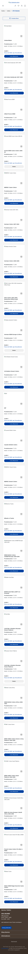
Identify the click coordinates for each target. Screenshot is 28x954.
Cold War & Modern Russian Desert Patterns (12, 629)
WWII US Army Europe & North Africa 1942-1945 (13, 813)
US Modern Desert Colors (11, 371)
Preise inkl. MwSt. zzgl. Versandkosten (13, 52)
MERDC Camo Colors (10, 187)
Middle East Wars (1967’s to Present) (12, 592)
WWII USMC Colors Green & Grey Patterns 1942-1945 (14, 739)
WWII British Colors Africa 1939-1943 (13, 702)
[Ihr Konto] (21, 5)
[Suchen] (15, 5)
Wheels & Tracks (9, 518)
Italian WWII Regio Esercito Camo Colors (14, 886)
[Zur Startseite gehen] (14, 2)
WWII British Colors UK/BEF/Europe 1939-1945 (12, 555)
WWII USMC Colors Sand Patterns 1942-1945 (11, 776)
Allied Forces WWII (9, 114)
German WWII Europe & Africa (13, 334)
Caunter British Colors (10, 444)
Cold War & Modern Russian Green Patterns (12, 666)
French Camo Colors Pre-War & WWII (13, 849)
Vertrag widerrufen (6, 927)
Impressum (14, 941)
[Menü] (3, 5)
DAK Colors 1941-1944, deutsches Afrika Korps (11, 298)
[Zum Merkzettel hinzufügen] (21, 36)
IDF (5, 408)
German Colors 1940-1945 (11, 261)
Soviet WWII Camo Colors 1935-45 (13, 151)
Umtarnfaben (8, 40)
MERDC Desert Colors (10, 481)
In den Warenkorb (14, 56)
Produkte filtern (15, 18)
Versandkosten (5, 948)
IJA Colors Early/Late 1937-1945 (13, 77)
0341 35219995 (5, 913)
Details (14, 166)
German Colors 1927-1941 (11, 224)
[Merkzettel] (18, 5)
